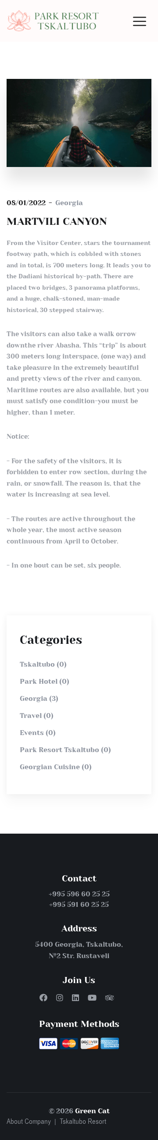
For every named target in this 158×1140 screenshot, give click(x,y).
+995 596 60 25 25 (79, 894)
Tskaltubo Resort (83, 1121)
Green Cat (92, 1111)
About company (29, 1121)
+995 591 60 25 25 (79, 904)
